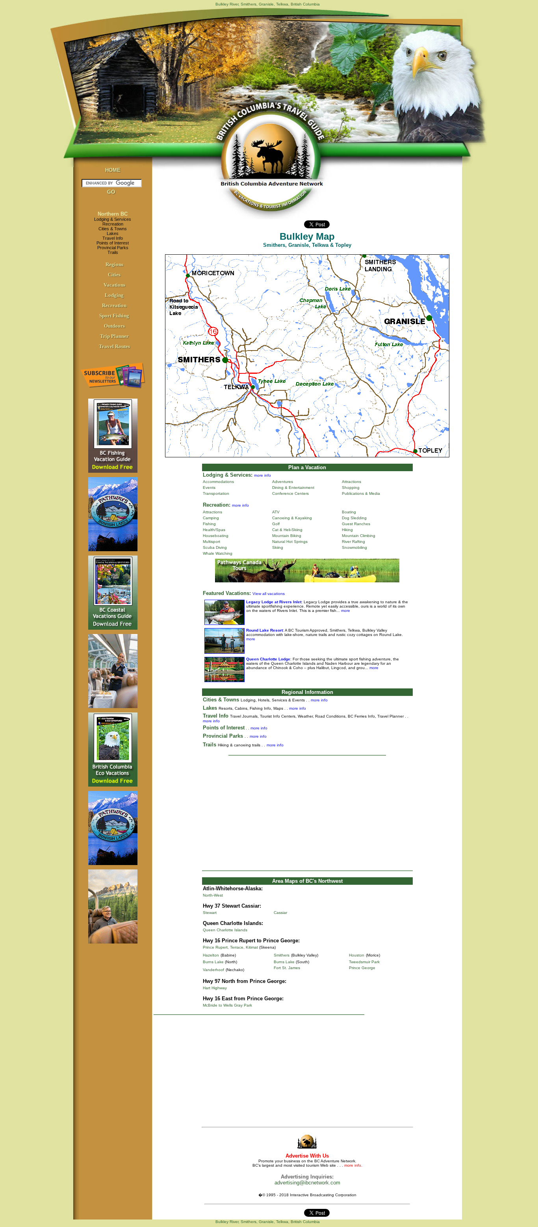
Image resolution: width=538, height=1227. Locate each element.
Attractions (351, 481)
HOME (113, 170)
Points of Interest (112, 243)
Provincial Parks (112, 247)
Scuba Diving (215, 547)
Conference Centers (290, 493)
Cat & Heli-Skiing (287, 530)
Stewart (210, 912)
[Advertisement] (307, 813)
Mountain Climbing (358, 535)
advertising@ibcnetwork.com (307, 1183)
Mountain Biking (286, 535)
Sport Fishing (114, 316)
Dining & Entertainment (293, 487)
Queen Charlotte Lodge (268, 659)
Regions (114, 264)
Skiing (277, 547)
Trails (113, 252)
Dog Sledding (354, 518)
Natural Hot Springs (290, 541)
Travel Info (112, 238)
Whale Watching (217, 553)
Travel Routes (114, 346)
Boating (349, 512)
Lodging (114, 295)
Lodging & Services (112, 219)
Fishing (209, 524)
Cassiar (280, 912)
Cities (114, 275)
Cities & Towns (112, 228)
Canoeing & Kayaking (292, 518)
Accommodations (218, 481)
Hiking (347, 530)
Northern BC (113, 214)
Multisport (211, 541)
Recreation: (216, 505)
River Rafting (353, 541)
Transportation (216, 493)
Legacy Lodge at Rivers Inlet (273, 602)
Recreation (112, 224)
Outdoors (114, 326)
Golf (276, 524)
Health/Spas (214, 530)
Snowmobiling (354, 547)
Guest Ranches (356, 524)
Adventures (282, 481)
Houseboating (215, 535)
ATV (276, 512)
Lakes (113, 233)
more (345, 610)
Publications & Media (361, 493)
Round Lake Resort (264, 630)
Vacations (114, 285)
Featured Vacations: (227, 593)
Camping (211, 518)
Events (209, 487)
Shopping (351, 487)
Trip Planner (114, 336)
